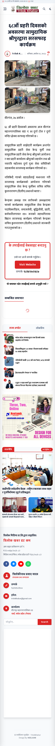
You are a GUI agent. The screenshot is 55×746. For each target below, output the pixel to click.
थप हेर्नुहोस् (46, 449)
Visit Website (27, 264)
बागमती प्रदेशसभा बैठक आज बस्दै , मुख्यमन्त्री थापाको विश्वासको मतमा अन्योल (13, 517)
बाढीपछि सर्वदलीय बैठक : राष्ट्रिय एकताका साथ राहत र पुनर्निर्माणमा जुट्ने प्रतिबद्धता (26, 491)
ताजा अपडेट (15, 328)
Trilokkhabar (35, 735)
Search (44, 622)
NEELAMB (32, 737)
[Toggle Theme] (50, 9)
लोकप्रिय (40, 328)
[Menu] (5, 9)
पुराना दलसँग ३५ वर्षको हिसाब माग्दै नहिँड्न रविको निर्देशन (39, 515)
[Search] (44, 9)
